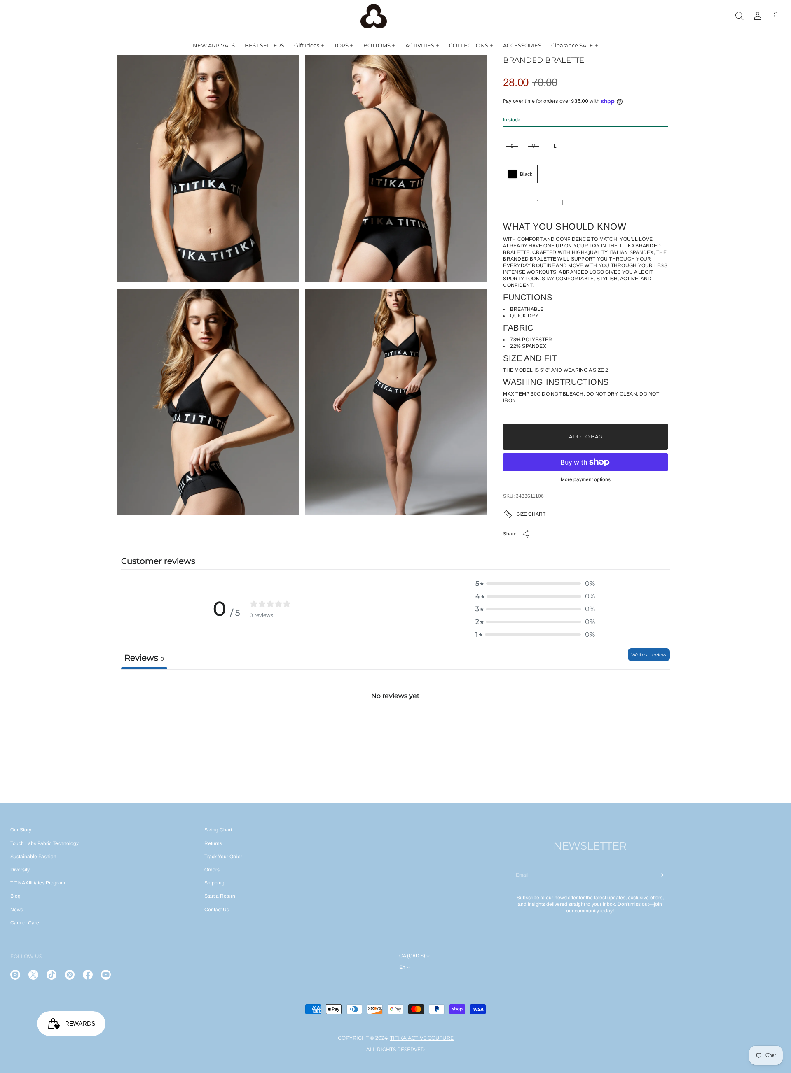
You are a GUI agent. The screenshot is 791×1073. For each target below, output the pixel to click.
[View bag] (776, 16)
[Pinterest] (70, 975)
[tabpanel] (395, 730)
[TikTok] (51, 975)
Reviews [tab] (144, 658)
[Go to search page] (739, 16)
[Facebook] (88, 975)
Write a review (649, 655)
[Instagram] (15, 975)
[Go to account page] (758, 16)
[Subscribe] (659, 875)
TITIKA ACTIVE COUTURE (422, 1038)
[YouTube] (106, 975)
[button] (739, 16)
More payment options (586, 479)
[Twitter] (33, 975)
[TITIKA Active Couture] (373, 16)
